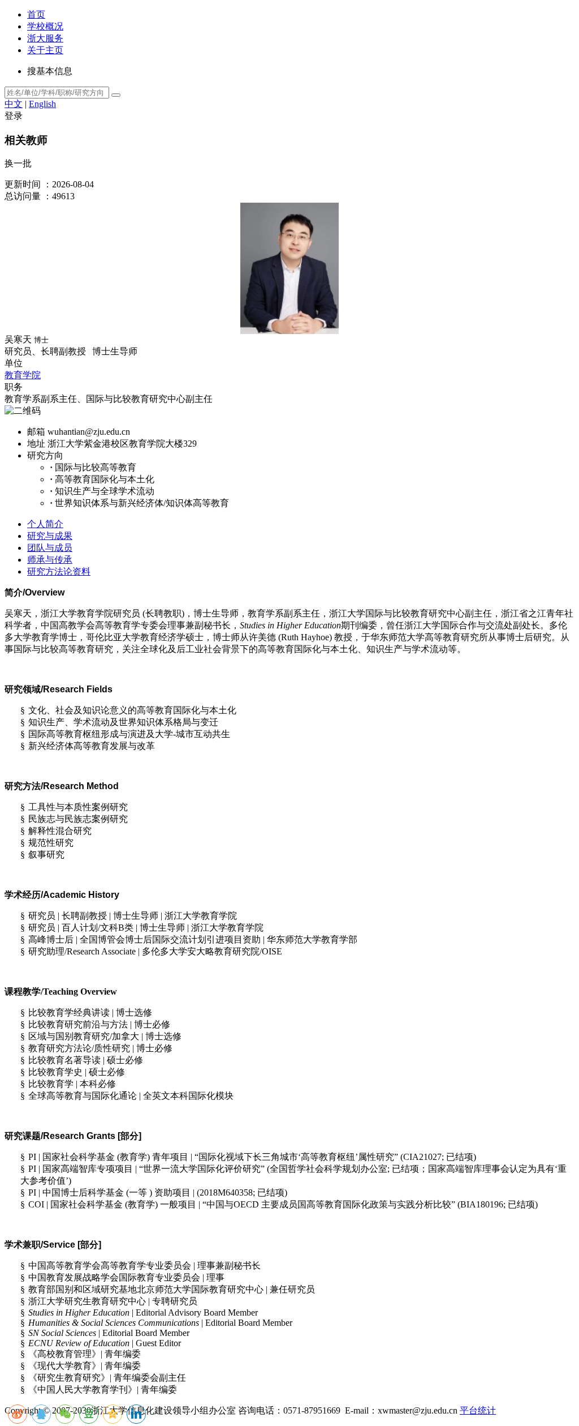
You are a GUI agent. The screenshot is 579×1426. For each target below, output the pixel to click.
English (42, 104)
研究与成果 (49, 536)
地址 (36, 443)
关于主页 (45, 50)
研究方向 (45, 455)
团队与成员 (49, 548)
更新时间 (23, 184)
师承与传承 (49, 559)
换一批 (18, 163)
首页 (36, 14)
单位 (14, 363)
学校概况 (45, 26)
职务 (14, 387)
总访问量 (23, 196)
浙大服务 (45, 38)
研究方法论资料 (58, 571)
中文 (14, 104)
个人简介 (45, 524)
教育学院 (23, 375)
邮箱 (36, 431)
